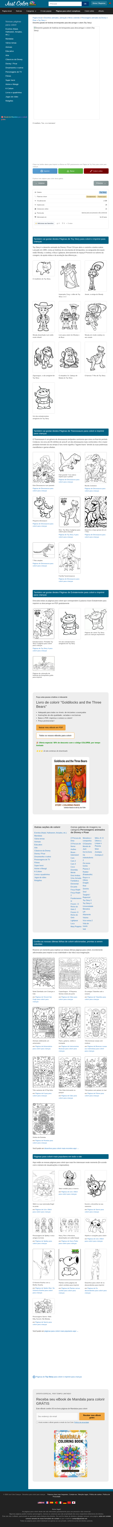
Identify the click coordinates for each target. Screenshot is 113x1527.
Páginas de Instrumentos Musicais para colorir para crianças (69, 1048)
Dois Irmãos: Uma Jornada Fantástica (76, 878)
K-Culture (38, 871)
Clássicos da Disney (42, 851)
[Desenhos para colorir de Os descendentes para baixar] (96, 1279)
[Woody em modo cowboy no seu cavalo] (96, 332)
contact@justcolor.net (79, 1518)
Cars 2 (73, 861)
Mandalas (38, 836)
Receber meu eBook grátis (92, 1416)
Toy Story (41, 20)
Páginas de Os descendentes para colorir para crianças (96, 1290)
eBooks (101, 11)
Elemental (75, 884)
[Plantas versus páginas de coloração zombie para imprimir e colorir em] (70, 1279)
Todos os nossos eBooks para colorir (55, 735)
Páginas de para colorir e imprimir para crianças (59, 1377)
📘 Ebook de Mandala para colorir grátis (14, 118)
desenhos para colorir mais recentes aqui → (61, 1148)
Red (84, 886)
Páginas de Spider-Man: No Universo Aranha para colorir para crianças (44, 1290)
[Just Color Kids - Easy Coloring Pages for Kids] (41, 1502)
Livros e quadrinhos (42, 874)
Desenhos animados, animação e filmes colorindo (62, 18)
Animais (37, 842)
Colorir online (89, 11)
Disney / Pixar (39, 854)
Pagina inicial (7, 11)
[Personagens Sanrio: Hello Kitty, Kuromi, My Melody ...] (44, 1313)
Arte (36, 848)
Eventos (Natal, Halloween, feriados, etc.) (50, 833)
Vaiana (85, 917)
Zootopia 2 (99, 855)
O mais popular (46, 11)
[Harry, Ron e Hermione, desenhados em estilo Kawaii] (70, 1232)
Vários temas (39, 839)
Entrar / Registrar (99, 3)
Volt (84, 929)
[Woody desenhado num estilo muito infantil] (44, 332)
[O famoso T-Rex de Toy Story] (96, 372)
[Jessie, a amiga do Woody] (96, 291)
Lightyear (74, 920)
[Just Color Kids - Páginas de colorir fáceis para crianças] (56, 1502)
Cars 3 (73, 864)
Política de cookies (95, 1494)
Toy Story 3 (87, 900)
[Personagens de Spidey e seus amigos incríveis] (44, 1232)
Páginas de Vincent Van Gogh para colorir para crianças (42, 999)
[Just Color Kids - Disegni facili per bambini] (60, 1502)
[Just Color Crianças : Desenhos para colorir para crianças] (20, 3)
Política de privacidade (81, 1422)
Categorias (30, 11)
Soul (84, 892)
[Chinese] (69, 1502)
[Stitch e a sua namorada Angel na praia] (44, 1201)
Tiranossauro (102, 196)
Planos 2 (86, 869)
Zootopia (98, 852)
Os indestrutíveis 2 (88, 857)
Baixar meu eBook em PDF (51, 727)
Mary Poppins (76, 926)
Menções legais (83, 1494)
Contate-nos (73, 1494)
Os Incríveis (87, 852)
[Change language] (110, 3)
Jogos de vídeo (40, 877)
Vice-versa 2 (88, 920)
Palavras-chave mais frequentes (57, 1494)
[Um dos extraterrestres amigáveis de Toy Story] (44, 413)
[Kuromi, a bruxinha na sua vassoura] (96, 1201)
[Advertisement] (71, 143)
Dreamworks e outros (42, 857)
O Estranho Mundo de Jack (87, 846)
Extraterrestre (91, 196)
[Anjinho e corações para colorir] (96, 1232)
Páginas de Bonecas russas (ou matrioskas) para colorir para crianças (96, 1048)
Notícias (19, 11)
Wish (97, 849)
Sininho (86, 889)
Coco (73, 867)
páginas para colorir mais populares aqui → (61, 1331)
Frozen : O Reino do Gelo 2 (75, 906)
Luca (72, 923)
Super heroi (38, 865)
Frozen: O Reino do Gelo (74, 914)
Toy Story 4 (87, 903)
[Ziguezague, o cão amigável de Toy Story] (44, 372)
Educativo (38, 845)
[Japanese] (73, 1502)
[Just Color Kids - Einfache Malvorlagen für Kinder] (64, 1502)
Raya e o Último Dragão (86, 880)
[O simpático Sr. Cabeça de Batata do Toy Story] (70, 372)
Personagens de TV (42, 860)
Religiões (38, 880)
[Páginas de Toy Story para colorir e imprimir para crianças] (34, 1377)
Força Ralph (75, 890)
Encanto (74, 887)
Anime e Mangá (40, 868)
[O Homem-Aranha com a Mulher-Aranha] (44, 1279)
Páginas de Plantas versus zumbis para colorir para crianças (69, 1290)
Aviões (73, 849)
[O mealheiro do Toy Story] (44, 276)
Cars (72, 858)
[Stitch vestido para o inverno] (70, 1185)
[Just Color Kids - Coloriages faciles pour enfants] (47, 1502)
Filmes (37, 863)
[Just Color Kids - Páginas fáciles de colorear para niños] (51, 1502)
